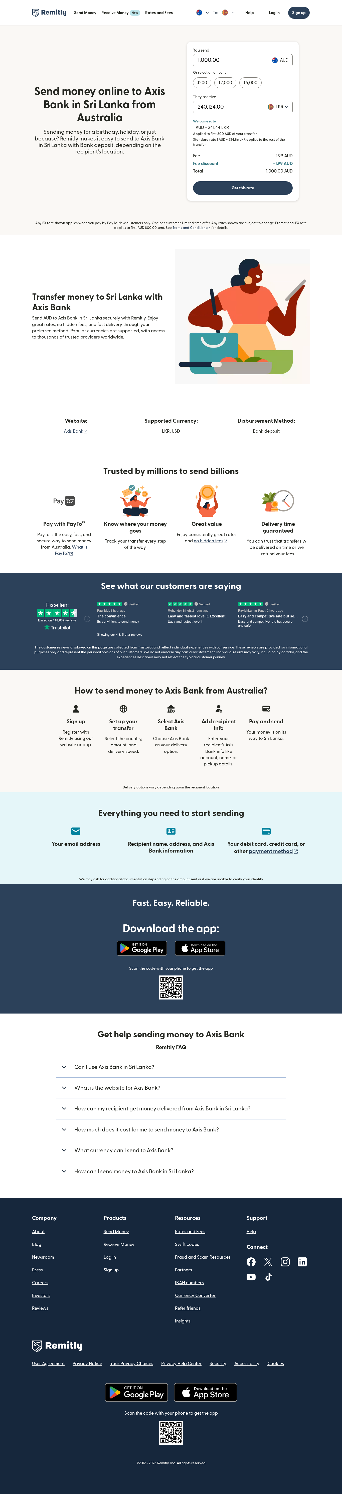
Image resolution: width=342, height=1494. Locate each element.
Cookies (275, 1364)
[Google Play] (142, 948)
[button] (202, 13)
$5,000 (250, 83)
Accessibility (246, 1364)
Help (249, 13)
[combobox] (282, 107)
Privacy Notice (87, 1364)
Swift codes (187, 1244)
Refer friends (188, 1308)
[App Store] (200, 948)
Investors (41, 1295)
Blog (36, 1244)
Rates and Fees (159, 13)
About (38, 1232)
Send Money (85, 13)
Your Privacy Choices (131, 1364)
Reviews (40, 1308)
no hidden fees (211, 541)
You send (201, 50)
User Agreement (48, 1364)
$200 (202, 83)
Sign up (299, 13)
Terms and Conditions (192, 228)
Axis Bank (76, 431)
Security (218, 1364)
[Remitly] (49, 13)
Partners (183, 1270)
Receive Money (119, 13)
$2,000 (225, 83)
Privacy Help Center (181, 1364)
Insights (183, 1321)
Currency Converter (195, 1295)
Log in (274, 13)
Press (37, 1270)
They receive (204, 97)
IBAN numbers (189, 1283)
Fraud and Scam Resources (203, 1257)
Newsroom (43, 1257)
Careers (40, 1283)
